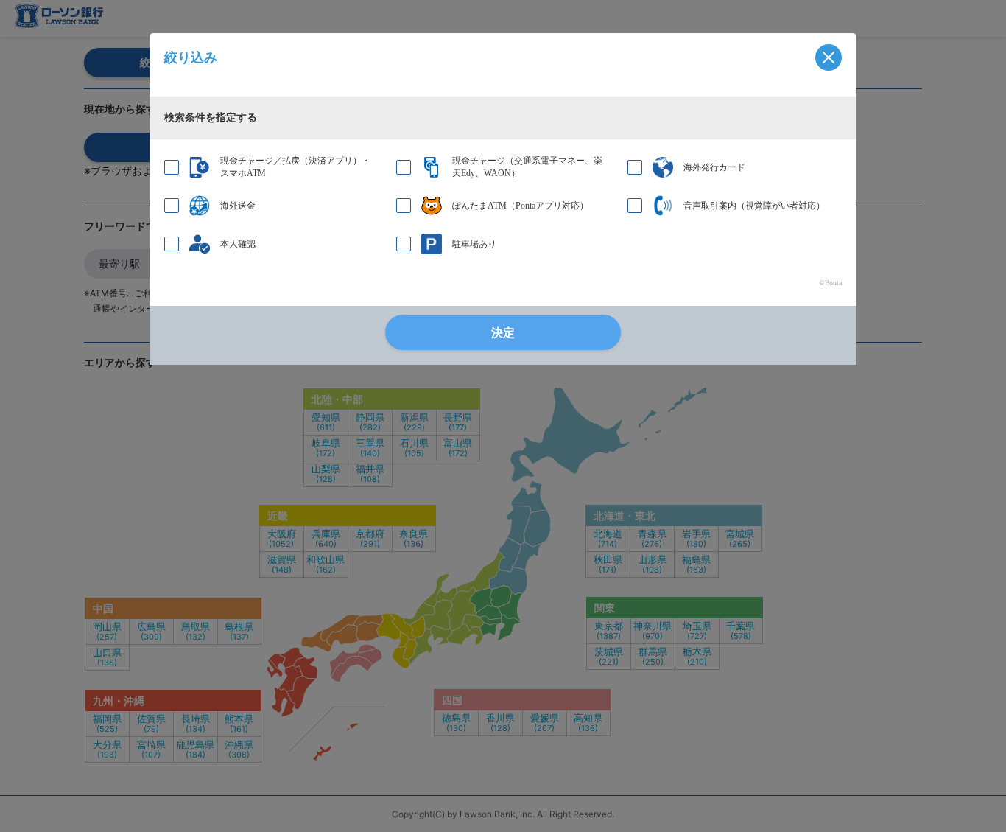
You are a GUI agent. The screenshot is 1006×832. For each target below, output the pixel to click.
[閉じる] (828, 57)
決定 (503, 332)
